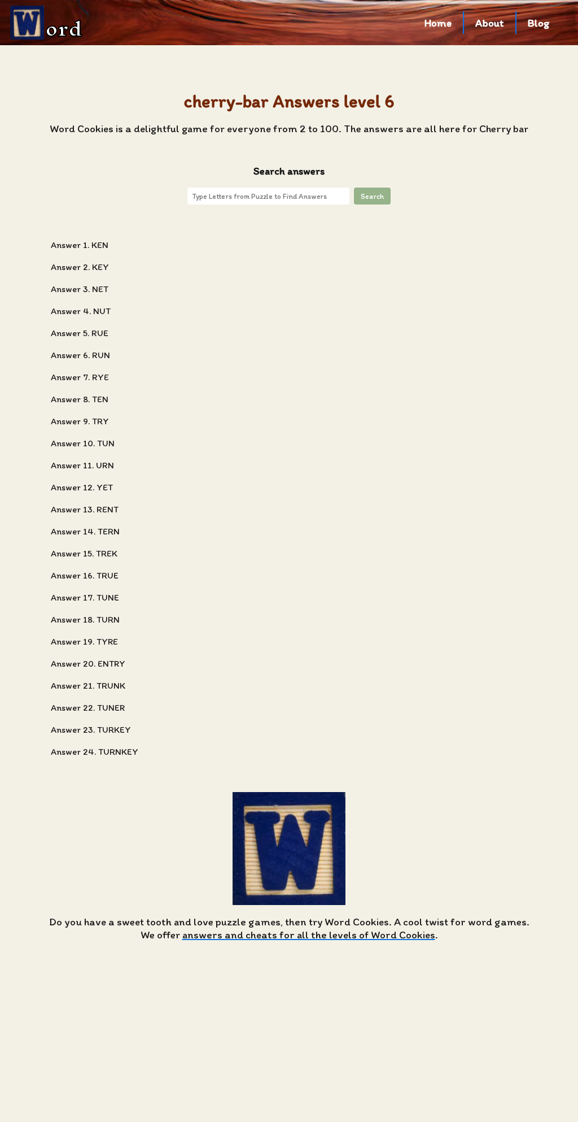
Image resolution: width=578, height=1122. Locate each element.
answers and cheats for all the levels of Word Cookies (308, 934)
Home (438, 22)
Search (372, 196)
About (489, 22)
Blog (539, 22)
